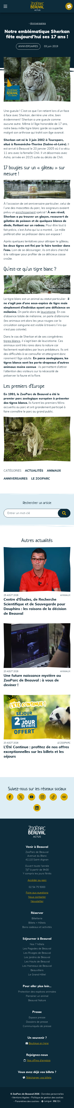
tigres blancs (12, 341)
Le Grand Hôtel (37, 974)
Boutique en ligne (39, 1043)
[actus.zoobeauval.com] (37, 6)
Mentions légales (20, 1097)
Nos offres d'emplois (38, 1060)
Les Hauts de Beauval (37, 961)
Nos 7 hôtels (37, 944)
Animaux (54, 470)
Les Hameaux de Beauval (37, 966)
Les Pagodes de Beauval (37, 948)
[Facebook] (9, 797)
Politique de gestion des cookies (47, 1097)
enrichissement (26, 212)
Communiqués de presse (37, 1026)
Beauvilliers (37, 970)
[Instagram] (42, 797)
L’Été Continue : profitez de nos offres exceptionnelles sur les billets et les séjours (36, 751)
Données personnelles (52, 1094)
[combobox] (37, 513)
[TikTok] (53, 797)
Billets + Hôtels (37, 923)
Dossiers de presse (37, 1022)
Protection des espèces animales (37, 992)
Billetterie (37, 918)
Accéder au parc (37, 880)
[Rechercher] (64, 513)
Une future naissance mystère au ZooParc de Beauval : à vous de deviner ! (32, 680)
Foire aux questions (37, 892)
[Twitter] (20, 797)
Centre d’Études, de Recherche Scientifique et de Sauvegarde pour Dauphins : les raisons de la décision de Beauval (35, 606)
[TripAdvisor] (64, 797)
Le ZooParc (40, 478)
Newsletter (37, 901)
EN (58, 1101)
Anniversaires (38, 23)
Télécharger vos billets (38, 1077)
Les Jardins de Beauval (37, 957)
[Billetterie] (69, 6)
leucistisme (48, 312)
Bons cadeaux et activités (37, 927)
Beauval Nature (37, 1000)
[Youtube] (31, 797)
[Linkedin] (37, 807)
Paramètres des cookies (27, 1101)
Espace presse (37, 1017)
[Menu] (5, 6)
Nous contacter (37, 897)
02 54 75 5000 (37, 887)
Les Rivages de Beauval (37, 953)
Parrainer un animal (37, 996)
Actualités (34, 470)
